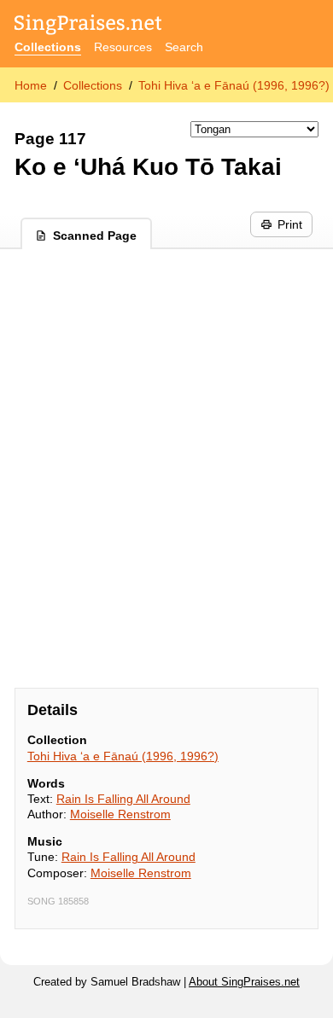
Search (184, 47)
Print (290, 224)
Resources (123, 47)
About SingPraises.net (244, 982)
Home (31, 85)
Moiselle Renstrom (120, 814)
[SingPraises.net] (88, 26)
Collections (48, 47)
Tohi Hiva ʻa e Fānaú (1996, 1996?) (234, 85)
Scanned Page (95, 235)
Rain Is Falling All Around (123, 799)
